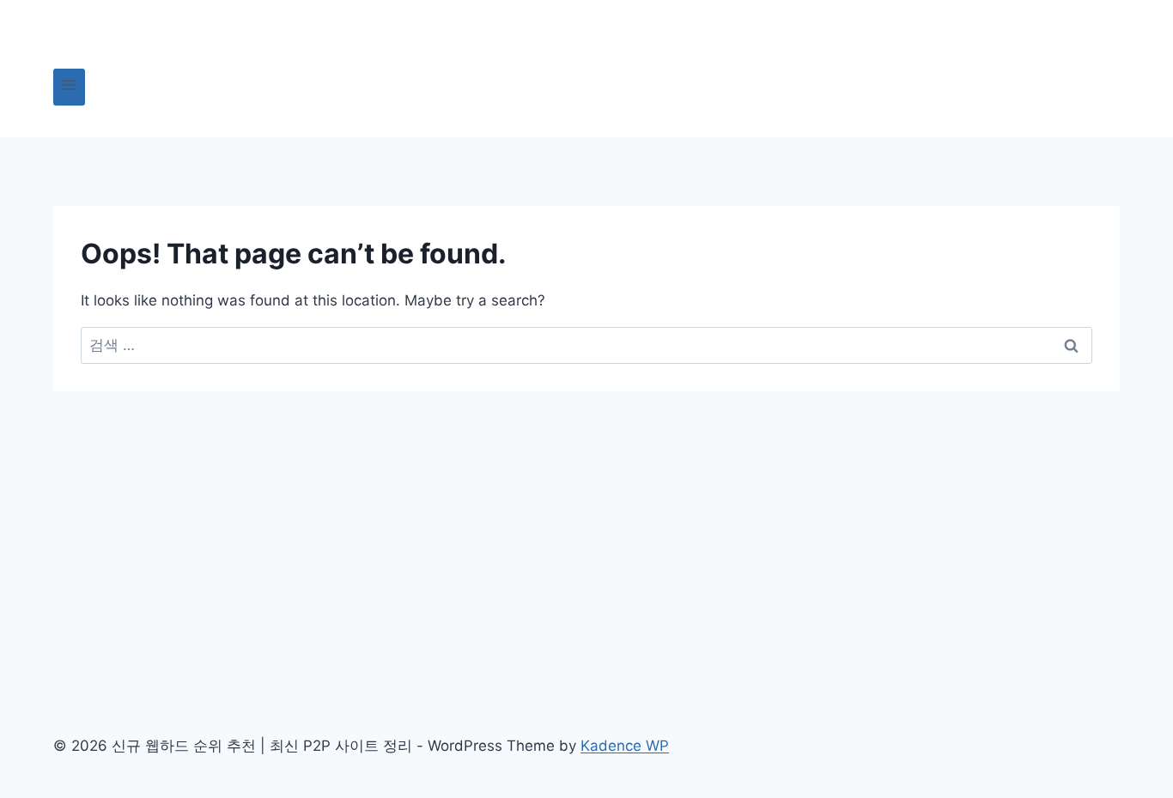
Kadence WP (624, 745)
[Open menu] (69, 87)
